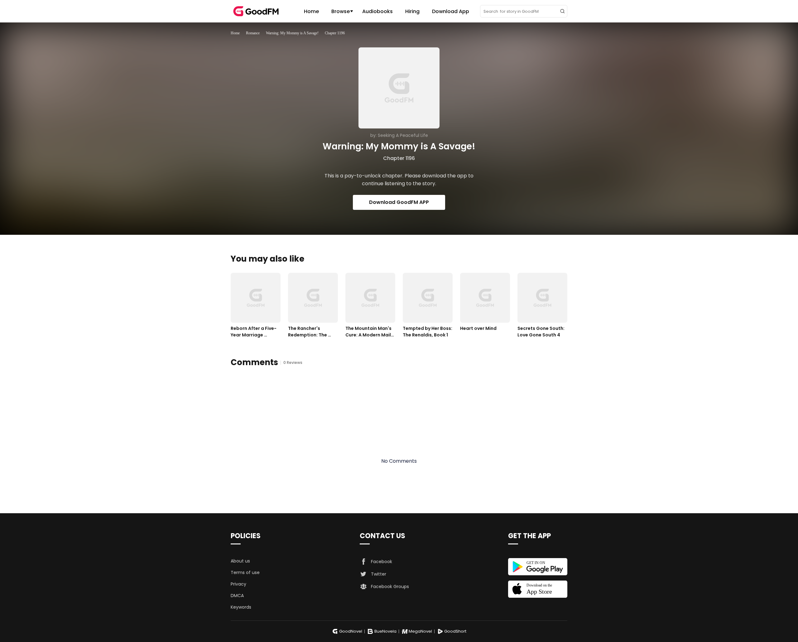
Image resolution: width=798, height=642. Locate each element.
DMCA (237, 595)
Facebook (381, 561)
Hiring (412, 11)
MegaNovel (420, 631)
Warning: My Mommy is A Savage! (292, 33)
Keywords (241, 607)
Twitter (378, 574)
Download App (450, 11)
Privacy (238, 584)
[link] (235, 33)
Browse (340, 11)
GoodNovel (350, 631)
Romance (253, 33)
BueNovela (385, 631)
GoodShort (455, 631)
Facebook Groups (390, 586)
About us (240, 561)
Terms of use (245, 572)
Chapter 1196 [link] (335, 33)
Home (311, 11)
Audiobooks (377, 11)
